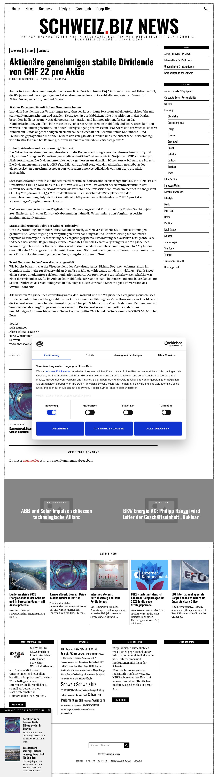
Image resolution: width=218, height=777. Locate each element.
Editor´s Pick (170, 179)
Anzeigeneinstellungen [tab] (128, 355)
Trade (170, 173)
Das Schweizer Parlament (85, 654)
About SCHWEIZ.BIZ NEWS (177, 54)
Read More (120, 700)
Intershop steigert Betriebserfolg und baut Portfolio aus (105, 597)
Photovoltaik (65, 678)
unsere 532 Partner (58, 371)
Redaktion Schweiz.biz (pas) (25, 79)
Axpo (68, 649)
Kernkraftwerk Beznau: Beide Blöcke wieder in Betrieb (29, 430)
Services (44, 50)
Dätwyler (102, 654)
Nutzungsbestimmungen (121, 760)
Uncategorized (171, 267)
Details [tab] (90, 355)
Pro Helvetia (74, 678)
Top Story (169, 248)
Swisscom (98, 700)
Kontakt (79, 760)
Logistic (172, 160)
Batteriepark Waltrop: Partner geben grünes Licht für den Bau (33, 752)
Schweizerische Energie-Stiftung (90, 690)
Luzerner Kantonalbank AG (82, 670)
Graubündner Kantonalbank (89, 662)
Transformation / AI (174, 261)
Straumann (87, 700)
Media (30, 50)
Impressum (90, 760)
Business (45, 8)
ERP (94, 658)
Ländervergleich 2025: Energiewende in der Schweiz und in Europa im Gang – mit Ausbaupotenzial (27, 599)
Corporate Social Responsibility (180, 97)
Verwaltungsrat (67, 709)
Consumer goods (176, 122)
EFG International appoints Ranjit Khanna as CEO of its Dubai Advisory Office (188, 597)
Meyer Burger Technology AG (73, 674)
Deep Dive (103, 8)
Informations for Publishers (178, 60)
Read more (17, 704)
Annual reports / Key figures (178, 91)
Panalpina (100, 674)
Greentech (83, 8)
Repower (82, 678)
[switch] (90, 412)
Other (167, 217)
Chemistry (173, 116)
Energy (171, 129)
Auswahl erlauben (109, 428)
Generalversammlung (70, 662)
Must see (168, 211)
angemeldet (31, 460)
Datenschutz (103, 760)
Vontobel (77, 709)
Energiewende (87, 658)
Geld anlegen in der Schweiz (178, 73)
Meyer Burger (99, 670)
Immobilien (73, 666)
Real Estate (170, 229)
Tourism (168, 255)
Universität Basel (90, 705)
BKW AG (83, 649)
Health (171, 148)
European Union (172, 185)
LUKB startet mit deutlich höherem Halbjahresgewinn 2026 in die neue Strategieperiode (147, 599)
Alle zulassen (158, 428)
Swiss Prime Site (67, 705)
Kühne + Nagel (83, 666)
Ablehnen (60, 428)
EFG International (67, 658)
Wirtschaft (84, 709)
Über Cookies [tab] (166, 355)
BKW (76, 648)
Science (168, 236)
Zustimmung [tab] (51, 355)
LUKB (91, 666)
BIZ (72, 649)
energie (78, 658)
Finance (171, 135)
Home (16, 8)
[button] (126, 745)
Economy (16, 50)
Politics (168, 223)
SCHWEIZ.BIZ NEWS (68, 690)
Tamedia (77, 705)
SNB (81, 700)
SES (76, 700)
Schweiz (68, 684)
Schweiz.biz (86, 684)
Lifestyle (64, 8)
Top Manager (170, 242)
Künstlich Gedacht (173, 192)
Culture (168, 104)
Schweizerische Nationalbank (74, 695)
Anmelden (138, 760)
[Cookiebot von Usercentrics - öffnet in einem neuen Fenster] (167, 344)
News (29, 8)
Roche (89, 678)
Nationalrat (91, 674)
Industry (172, 154)
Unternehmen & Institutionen (179, 66)
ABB (63, 649)
